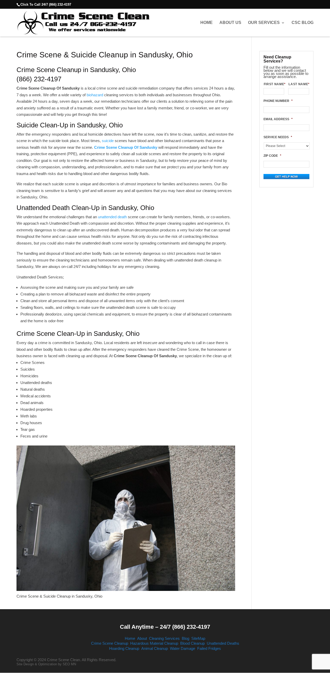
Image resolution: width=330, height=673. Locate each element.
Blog (185, 638)
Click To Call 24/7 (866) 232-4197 (45, 4)
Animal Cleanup (154, 648)
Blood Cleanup (192, 643)
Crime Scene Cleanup (109, 643)
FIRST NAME (274, 84)
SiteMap (198, 638)
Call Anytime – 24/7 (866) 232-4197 (165, 627)
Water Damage (182, 648)
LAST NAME (298, 84)
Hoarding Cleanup (124, 648)
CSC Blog (303, 23)
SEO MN (69, 664)
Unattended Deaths (223, 643)
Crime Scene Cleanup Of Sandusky (125, 147)
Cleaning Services (164, 638)
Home (206, 23)
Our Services (264, 23)
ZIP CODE (272, 156)
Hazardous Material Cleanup (154, 643)
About (142, 638)
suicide (108, 140)
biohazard (95, 95)
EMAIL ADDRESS (278, 119)
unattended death (112, 217)
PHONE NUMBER (278, 101)
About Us (230, 23)
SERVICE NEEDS (277, 137)
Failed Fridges (209, 648)
